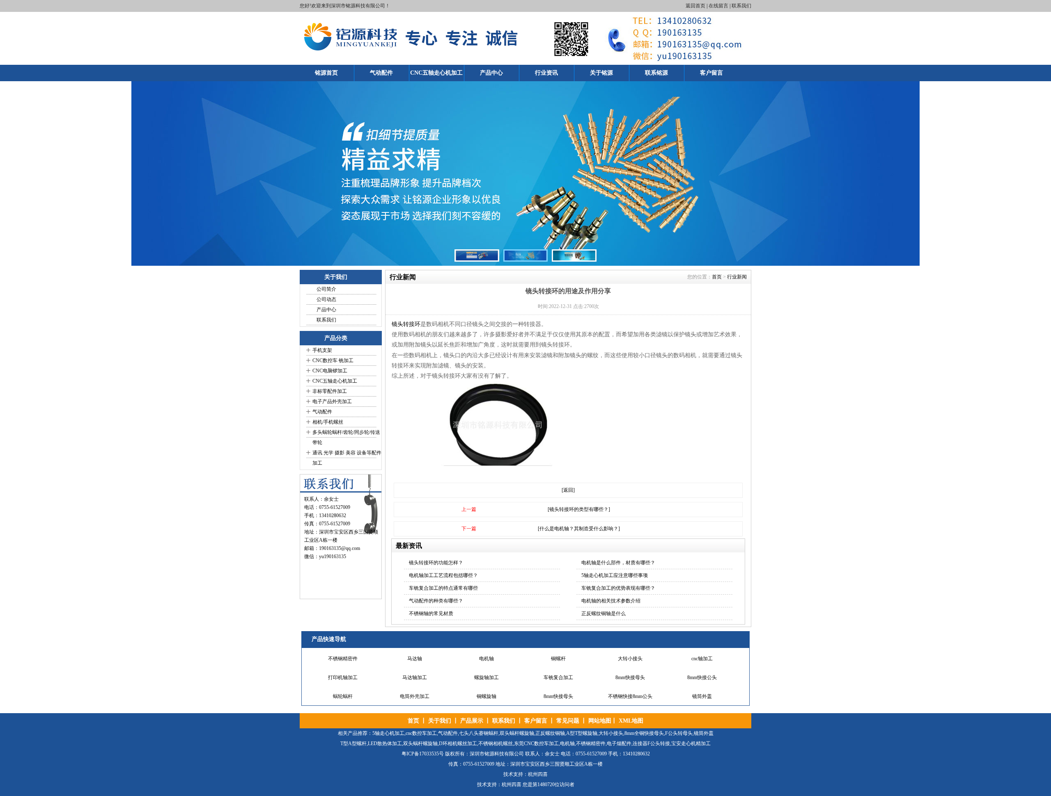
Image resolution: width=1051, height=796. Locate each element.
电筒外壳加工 (414, 694)
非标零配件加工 (329, 391)
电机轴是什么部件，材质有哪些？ (618, 563)
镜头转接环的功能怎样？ (436, 563)
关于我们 (439, 721)
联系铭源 (656, 73)
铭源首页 (326, 73)
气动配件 (381, 73)
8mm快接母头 (630, 675)
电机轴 (486, 656)
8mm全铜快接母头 (644, 733)
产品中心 (491, 73)
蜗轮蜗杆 (343, 694)
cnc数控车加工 (421, 733)
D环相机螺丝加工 (458, 743)
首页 (717, 277)
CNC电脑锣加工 (329, 371)
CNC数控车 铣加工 (332, 360)
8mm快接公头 (702, 675)
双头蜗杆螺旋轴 (517, 733)
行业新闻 (737, 277)
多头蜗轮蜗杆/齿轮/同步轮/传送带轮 (346, 437)
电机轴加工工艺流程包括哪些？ (443, 575)
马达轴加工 (414, 675)
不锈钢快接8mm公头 (630, 694)
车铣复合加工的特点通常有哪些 (443, 588)
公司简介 (326, 289)
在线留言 (718, 6)
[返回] (568, 490)
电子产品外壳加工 (332, 401)
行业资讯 (546, 73)
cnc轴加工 (702, 656)
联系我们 (741, 6)
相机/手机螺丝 (327, 422)
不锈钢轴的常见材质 (431, 613)
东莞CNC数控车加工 (536, 743)
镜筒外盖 (702, 694)
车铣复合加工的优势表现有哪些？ (618, 588)
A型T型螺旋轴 (581, 733)
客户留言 (711, 73)
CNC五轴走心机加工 (436, 73)
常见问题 (567, 721)
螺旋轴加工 (486, 675)
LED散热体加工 (385, 743)
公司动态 (326, 299)
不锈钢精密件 (343, 656)
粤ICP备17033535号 (423, 754)
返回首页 (695, 6)
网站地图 (599, 721)
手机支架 (322, 350)
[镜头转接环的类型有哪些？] (579, 509)
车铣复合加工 (558, 675)
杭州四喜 (511, 784)
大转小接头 (630, 656)
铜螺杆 (558, 656)
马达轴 (414, 656)
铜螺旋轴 (486, 694)
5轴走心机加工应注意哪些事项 (614, 575)
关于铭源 (601, 73)
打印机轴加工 (343, 675)
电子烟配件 (619, 743)
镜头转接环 (406, 324)
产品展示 (471, 721)
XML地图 (631, 721)
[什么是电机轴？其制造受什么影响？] (579, 528)
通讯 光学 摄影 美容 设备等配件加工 (346, 458)
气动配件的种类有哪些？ (436, 601)
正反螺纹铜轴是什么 (603, 613)
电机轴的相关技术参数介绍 (610, 601)
